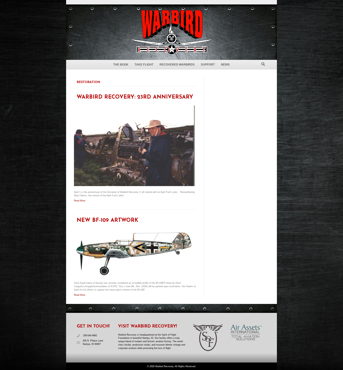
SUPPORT (208, 64)
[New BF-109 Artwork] (134, 252)
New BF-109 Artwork (107, 220)
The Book (120, 64)
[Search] (263, 64)
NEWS (225, 64)
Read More (79, 200)
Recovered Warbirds (177, 64)
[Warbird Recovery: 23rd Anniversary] (134, 145)
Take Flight (144, 64)
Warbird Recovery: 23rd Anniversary (135, 97)
